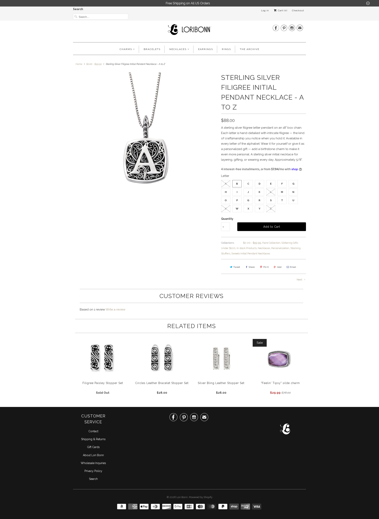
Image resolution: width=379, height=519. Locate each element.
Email (293, 267)
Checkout (298, 10)
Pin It (266, 267)
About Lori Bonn (93, 455)
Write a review (115, 309)
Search (78, 9)
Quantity (227, 218)
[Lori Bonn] (189, 31)
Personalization (280, 248)
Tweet (236, 267)
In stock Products (247, 248)
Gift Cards (93, 447)
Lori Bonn (182, 497)
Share (252, 267)
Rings (226, 49)
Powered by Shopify (200, 497)
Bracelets (152, 49)
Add (279, 267)
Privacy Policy (93, 471)
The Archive (249, 49)
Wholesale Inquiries (93, 463)
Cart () (282, 10)
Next (300, 279)
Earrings (205, 49)
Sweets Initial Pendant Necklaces (250, 253)
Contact (93, 431)
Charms (126, 49)
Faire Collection (271, 242)
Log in (265, 10)
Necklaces (178, 49)
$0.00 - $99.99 (252, 242)
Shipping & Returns (93, 439)
